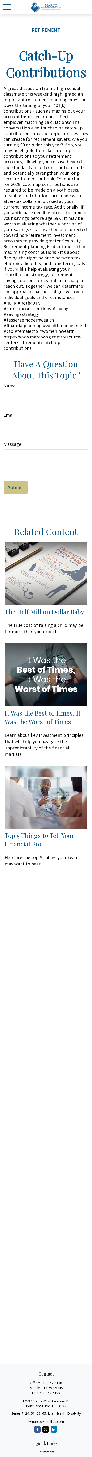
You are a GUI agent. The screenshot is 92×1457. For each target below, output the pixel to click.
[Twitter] (45, 1429)
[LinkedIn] (54, 1429)
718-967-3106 (51, 1383)
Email (9, 415)
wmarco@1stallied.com (46, 1421)
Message (12, 444)
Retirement (46, 1452)
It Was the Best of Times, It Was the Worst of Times (43, 717)
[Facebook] (37, 1429)
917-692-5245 (52, 1387)
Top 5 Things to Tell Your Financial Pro (39, 839)
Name (10, 386)
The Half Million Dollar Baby (44, 611)
